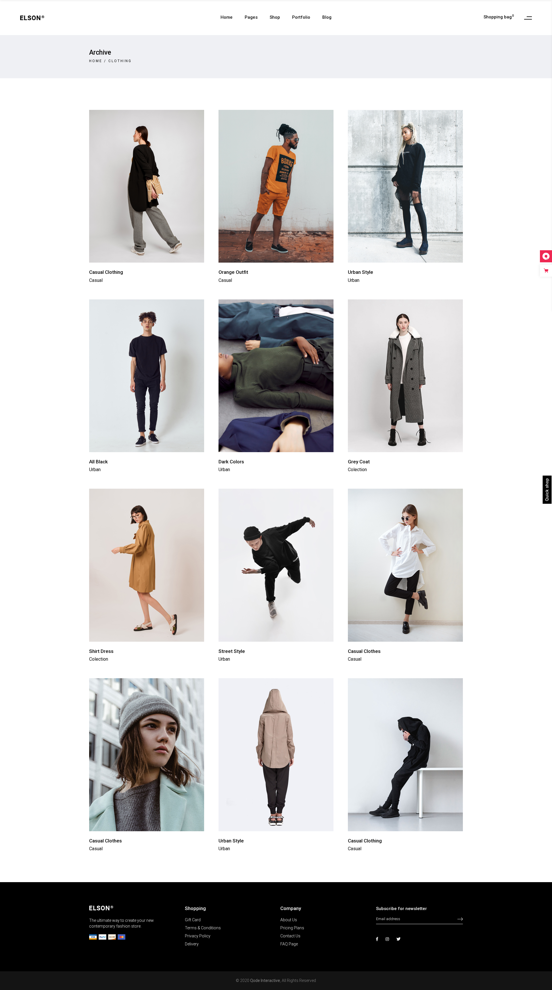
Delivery (192, 944)
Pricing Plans (292, 928)
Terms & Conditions (203, 928)
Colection (357, 469)
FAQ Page (289, 944)
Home (95, 61)
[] (460, 916)
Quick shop (547, 489)
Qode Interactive (265, 980)
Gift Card (193, 920)
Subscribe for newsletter (401, 908)
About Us (288, 920)
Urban (353, 280)
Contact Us (290, 936)
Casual (96, 280)
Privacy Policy (197, 936)
